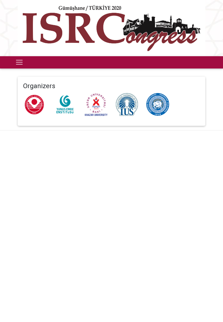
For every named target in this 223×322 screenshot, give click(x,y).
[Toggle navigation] (19, 62)
